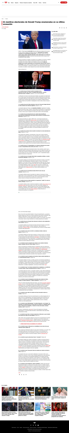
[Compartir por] (66, 28)
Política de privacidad (26, 427)
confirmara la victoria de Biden (27, 320)
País (9, 2)
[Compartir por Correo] (60, 28)
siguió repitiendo (34, 188)
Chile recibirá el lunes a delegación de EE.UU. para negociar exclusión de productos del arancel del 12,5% (59, 34)
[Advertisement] (9, 89)
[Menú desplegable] (3, 2)
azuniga (4, 28)
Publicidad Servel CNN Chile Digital (42, 427)
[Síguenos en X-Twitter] (33, 425)
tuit (31, 309)
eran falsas (37, 237)
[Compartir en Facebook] (62, 28)
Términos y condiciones (33, 427)
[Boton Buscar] (59, 2)
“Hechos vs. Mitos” (26, 227)
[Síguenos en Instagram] (36, 425)
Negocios (16, 2)
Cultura (40, 2)
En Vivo (18, 427)
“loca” (45, 264)
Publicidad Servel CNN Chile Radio (52, 427)
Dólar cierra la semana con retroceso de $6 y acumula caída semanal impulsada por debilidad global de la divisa (25, 413)
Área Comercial (14, 427)
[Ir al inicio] (6, 2)
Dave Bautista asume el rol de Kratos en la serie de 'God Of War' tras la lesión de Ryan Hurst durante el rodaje (60, 51)
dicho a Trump (34, 120)
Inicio (2, 18)
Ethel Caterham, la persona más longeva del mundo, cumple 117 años (59, 48)
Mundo (12, 2)
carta (34, 164)
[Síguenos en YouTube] (38, 425)
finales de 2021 (29, 167)
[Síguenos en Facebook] (31, 425)
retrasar (23, 367)
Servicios (44, 2)
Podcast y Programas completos (26, 2)
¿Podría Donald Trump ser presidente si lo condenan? (31, 323)
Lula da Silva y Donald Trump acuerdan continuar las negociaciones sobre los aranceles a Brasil (59, 39)
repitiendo (37, 247)
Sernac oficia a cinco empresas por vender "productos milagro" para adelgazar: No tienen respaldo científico (42, 413)
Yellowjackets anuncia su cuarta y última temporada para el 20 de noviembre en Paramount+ (59, 43)
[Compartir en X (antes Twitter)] (64, 28)
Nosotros (21, 427)
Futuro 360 (35, 2)
